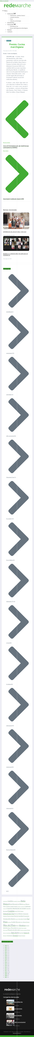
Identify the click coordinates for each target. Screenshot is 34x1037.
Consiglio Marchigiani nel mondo (16, 908)
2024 (6, 949)
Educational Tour (14, 26)
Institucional (10, 14)
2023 (6, 950)
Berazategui (16, 904)
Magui (22, 922)
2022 (6, 952)
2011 (6, 970)
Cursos (21, 911)
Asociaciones (10, 22)
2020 (6, 955)
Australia (18, 901)
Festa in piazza (10, 916)
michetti (27, 925)
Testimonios (9, 935)
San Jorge (15, 932)
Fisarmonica (26, 916)
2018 (6, 959)
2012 (6, 969)
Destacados (10, 24)
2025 (6, 947)
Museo (9, 928)
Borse (21, 904)
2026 (6, 945)
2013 (6, 967)
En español (8, 40)
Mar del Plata (9, 925)
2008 (6, 975)
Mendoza (22, 925)
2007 (6, 977)
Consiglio (4, 908)
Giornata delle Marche (9, 919)
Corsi (16, 911)
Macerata (18, 922)
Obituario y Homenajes (15, 21)
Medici (17, 925)
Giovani (16, 919)
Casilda (15, 906)
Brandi (24, 904)
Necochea (14, 928)
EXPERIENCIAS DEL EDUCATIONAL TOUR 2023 (14, 232)
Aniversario (5, 901)
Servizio (5, 935)
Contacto (9, 32)
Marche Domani (26, 922)
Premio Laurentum (23, 930)
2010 (6, 972)
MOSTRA (5, 928)
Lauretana (9, 922)
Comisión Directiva (14, 17)
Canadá (11, 906)
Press (11, 19)
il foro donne (20, 919)
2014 (6, 965)
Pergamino (19, 928)
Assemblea (15, 901)
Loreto (13, 922)
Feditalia (5, 916)
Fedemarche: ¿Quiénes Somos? (17, 15)
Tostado (15, 935)
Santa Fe (26, 932)
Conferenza (27, 906)
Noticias (9, 30)
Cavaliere (18, 906)
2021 (6, 954)
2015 (6, 964)
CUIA (18, 911)
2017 (6, 960)
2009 (6, 974)
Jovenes (25, 919)
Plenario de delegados (14, 930)
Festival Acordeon (18, 916)
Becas (10, 904)
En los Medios (19, 914)
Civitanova (22, 906)
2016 (6, 962)
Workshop (23, 935)
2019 (6, 957)
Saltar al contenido (4, 1)
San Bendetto (8, 932)
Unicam (20, 935)
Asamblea (10, 901)
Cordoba (11, 911)
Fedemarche (25, 914)
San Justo (21, 933)
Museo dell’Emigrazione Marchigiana (19, 28)
